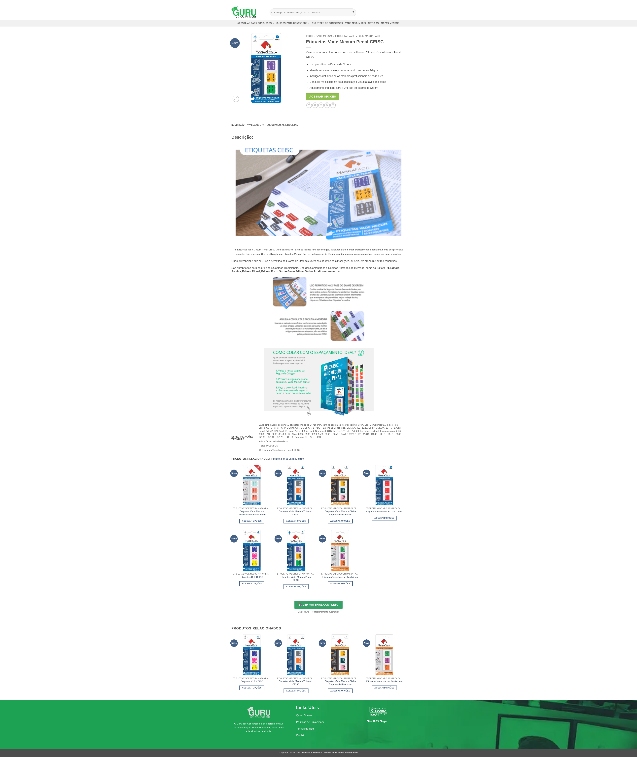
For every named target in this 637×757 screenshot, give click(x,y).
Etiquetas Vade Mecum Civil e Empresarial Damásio (340, 513)
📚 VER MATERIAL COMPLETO (318, 604)
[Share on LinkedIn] (333, 105)
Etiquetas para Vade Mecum (287, 458)
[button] (236, 99)
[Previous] (231, 667)
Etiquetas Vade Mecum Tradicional (340, 577)
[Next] (404, 667)
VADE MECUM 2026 (355, 23)
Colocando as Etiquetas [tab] (282, 125)
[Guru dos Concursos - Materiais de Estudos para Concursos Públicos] (248, 12)
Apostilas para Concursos (254, 23)
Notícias (373, 23)
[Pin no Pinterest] (327, 105)
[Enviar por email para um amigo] (321, 105)
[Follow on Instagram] (398, 2)
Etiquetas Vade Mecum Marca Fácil (357, 36)
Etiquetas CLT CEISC (252, 577)
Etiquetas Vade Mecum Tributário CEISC (296, 513)
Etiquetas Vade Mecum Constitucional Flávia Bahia (252, 513)
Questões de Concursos (327, 23)
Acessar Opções (322, 96)
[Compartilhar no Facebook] (309, 105)
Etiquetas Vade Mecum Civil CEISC (384, 511)
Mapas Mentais (390, 23)
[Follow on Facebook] (394, 2)
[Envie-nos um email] (404, 2)
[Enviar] (353, 12)
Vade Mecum (324, 36)
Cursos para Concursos (291, 23)
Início (309, 36)
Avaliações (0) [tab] (255, 125)
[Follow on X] (401, 2)
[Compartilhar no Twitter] (315, 105)
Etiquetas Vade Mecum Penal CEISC (296, 579)
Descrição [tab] (238, 125)
